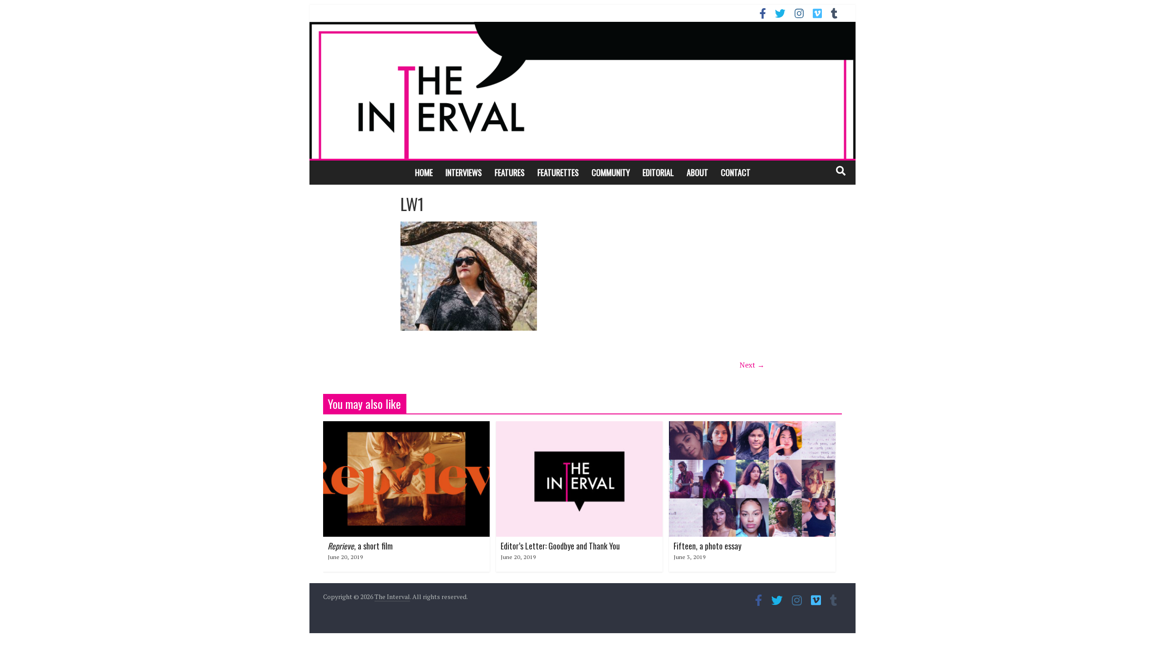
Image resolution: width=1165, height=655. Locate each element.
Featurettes (558, 172)
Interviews (464, 172)
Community (611, 172)
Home (424, 172)
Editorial (658, 172)
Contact (735, 172)
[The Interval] (582, 90)
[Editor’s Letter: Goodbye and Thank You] (579, 427)
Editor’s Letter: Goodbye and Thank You (560, 546)
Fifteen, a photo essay (707, 546)
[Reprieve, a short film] (406, 427)
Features (510, 172)
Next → (752, 365)
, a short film (360, 546)
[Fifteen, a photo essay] (752, 427)
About (697, 172)
